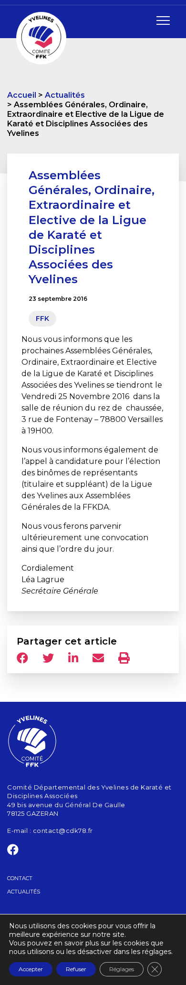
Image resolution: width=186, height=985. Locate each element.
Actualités (65, 95)
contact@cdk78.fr (63, 830)
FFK (42, 318)
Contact (19, 878)
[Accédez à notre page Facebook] (13, 851)
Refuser (76, 969)
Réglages (121, 969)
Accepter (31, 969)
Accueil (21, 95)
